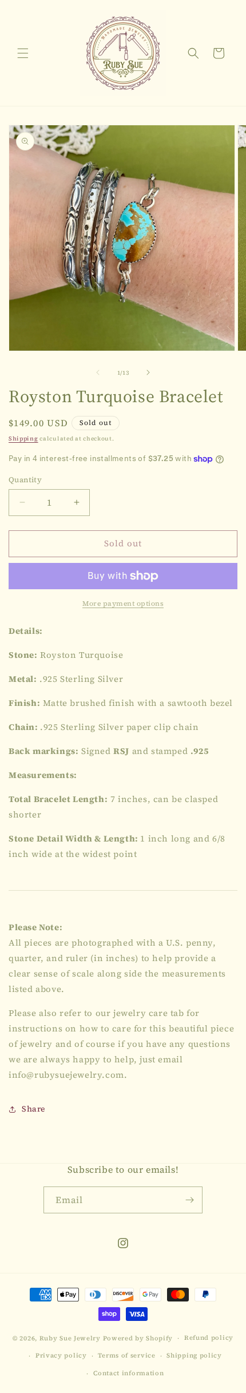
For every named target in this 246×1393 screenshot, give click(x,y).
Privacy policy (61, 1355)
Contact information (128, 1373)
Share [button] (33, 1108)
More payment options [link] (123, 603)
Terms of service (126, 1355)
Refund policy (208, 1338)
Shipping (23, 438)
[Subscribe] (189, 1199)
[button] (22, 53)
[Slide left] (97, 372)
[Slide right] (148, 372)
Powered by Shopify (138, 1338)
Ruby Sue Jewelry (71, 1338)
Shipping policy (194, 1355)
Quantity (25, 480)
